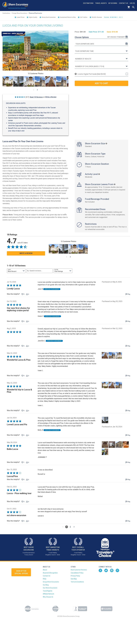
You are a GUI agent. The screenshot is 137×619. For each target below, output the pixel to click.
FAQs (44, 579)
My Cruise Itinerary (116, 37)
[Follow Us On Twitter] (106, 570)
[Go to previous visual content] (34, 90)
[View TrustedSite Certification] (106, 608)
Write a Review (50, 97)
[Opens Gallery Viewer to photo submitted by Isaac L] (8, 81)
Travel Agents (101, 3)
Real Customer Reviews (79, 570)
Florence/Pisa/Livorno (35, 13)
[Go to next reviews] (74, 526)
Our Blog (46, 585)
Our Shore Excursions (50, 588)
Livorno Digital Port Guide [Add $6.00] (91, 74)
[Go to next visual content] (37, 90)
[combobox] (16, 271)
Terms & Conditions (77, 582)
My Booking (112, 3)
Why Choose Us (48, 597)
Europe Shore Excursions (19, 13)
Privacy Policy (75, 576)
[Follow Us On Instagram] (111, 570)
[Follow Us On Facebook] (100, 570)
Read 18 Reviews (36, 97)
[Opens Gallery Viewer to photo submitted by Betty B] (18, 81)
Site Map (74, 579)
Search (133, 7)
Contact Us (123, 3)
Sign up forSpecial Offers (21, 572)
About (45, 570)
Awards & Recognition (50, 573)
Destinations (88, 3)
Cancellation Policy (77, 573)
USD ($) (132, 3)
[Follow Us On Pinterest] (117, 570)
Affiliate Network (48, 594)
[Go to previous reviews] (63, 526)
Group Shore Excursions (51, 582)
